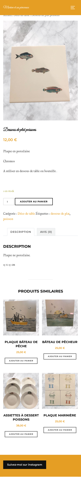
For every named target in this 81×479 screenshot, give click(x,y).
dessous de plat (60, 214)
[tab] (20, 232)
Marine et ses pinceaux (16, 7)
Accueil (7, 15)
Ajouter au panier (34, 201)
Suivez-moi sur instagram (24, 464)
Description (20, 232)
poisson (8, 219)
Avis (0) (46, 232)
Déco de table (21, 15)
